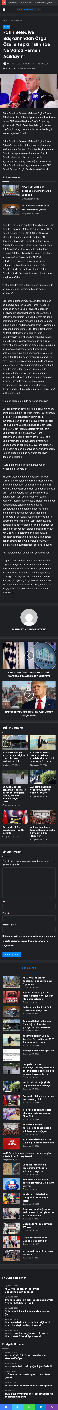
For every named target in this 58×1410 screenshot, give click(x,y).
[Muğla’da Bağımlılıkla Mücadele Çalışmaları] (11, 1242)
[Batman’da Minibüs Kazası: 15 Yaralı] (11, 1255)
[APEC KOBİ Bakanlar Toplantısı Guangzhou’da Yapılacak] (10, 190)
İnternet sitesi (9, 924)
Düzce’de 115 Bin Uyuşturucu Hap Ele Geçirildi (13, 830)
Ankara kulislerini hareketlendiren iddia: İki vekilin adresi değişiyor (43, 831)
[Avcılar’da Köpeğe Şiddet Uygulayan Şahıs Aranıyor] (43, 777)
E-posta (7, 913)
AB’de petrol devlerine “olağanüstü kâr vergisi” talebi (36, 1197)
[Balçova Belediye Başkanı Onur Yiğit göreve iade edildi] (11, 1143)
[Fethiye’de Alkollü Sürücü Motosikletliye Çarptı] (10, 209)
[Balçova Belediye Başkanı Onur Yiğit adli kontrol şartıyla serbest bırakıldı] (15, 742)
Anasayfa (10, 20)
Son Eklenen (29, 967)
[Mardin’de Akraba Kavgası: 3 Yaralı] (11, 1228)
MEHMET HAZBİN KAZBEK (19, 64)
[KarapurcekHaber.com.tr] (29, 9)
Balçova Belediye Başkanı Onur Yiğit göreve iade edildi (38, 1141)
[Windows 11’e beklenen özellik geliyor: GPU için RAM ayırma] (11, 1184)
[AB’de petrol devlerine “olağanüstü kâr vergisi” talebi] (11, 1198)
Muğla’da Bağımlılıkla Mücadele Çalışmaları (35, 1239)
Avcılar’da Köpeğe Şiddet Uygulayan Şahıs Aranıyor (40, 789)
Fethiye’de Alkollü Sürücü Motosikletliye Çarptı (30, 2)
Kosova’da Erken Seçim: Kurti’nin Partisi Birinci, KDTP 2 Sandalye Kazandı (42, 757)
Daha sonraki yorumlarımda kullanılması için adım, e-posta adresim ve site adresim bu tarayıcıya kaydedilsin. (28, 941)
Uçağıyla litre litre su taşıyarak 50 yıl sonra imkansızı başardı (35, 1168)
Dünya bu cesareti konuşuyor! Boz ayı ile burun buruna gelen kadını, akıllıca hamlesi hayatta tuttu (14, 794)
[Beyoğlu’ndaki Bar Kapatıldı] (11, 1055)
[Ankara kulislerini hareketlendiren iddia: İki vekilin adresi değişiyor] (43, 817)
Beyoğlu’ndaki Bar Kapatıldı (38, 1050)
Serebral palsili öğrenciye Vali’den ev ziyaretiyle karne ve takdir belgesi (38, 1212)
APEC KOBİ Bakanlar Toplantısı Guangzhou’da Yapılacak (36, 190)
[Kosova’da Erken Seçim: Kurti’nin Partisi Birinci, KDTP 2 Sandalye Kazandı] (43, 742)
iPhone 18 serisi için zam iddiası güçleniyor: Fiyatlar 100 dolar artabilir (38, 996)
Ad (4, 901)
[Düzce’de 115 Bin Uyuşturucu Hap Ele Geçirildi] (15, 817)
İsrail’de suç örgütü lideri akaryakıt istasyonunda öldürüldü (37, 1113)
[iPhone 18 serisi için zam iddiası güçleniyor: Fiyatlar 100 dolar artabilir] (11, 997)
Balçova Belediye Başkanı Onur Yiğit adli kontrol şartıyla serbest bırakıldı (15, 757)
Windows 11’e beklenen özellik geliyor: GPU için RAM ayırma (38, 1183)
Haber (19, 20)
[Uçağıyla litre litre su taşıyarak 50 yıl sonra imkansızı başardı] (11, 1169)
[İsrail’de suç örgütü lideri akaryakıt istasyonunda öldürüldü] (11, 1114)
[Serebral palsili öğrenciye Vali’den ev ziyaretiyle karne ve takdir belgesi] (11, 1213)
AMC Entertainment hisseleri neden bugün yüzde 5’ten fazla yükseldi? (27, 1155)
